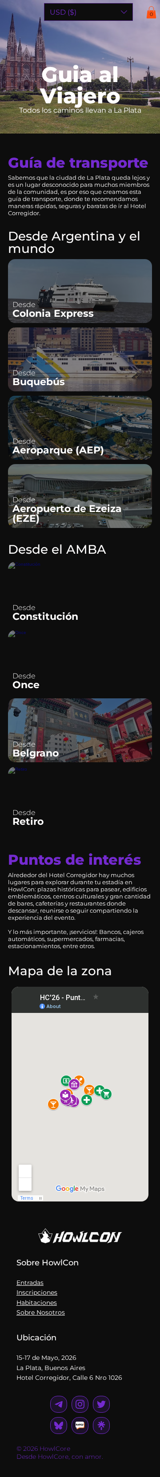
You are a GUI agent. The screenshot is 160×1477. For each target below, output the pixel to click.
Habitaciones (36, 1303)
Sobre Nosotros (40, 1312)
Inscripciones (36, 1292)
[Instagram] (58, 1404)
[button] (151, 12)
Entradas (30, 1283)
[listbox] (88, 12)
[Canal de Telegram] (80, 1425)
